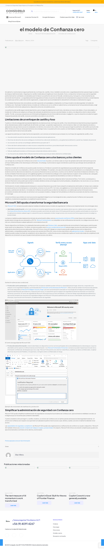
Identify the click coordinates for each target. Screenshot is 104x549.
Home (30, 33)
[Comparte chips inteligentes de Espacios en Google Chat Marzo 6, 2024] (1, 542)
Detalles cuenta (57, 533)
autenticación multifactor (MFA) (64, 218)
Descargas (56, 527)
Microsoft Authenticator (44, 220)
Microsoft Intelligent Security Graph (33, 289)
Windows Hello (52, 225)
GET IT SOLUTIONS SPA (25, 545)
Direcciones (56, 530)
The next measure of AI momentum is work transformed (15, 498)
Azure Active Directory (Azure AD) (20, 211)
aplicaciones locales (78, 231)
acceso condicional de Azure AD (56, 227)
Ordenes (55, 524)
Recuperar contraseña (59, 536)
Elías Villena (18, 40)
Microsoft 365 (12, 206)
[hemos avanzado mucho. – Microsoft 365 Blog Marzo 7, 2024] (102, 542)
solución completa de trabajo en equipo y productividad (36, 428)
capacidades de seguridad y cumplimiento (20, 426)
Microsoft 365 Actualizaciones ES (45, 33)
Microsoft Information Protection (58, 348)
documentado (41, 161)
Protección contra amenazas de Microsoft (54, 287)
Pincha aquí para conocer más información (17, 441)
